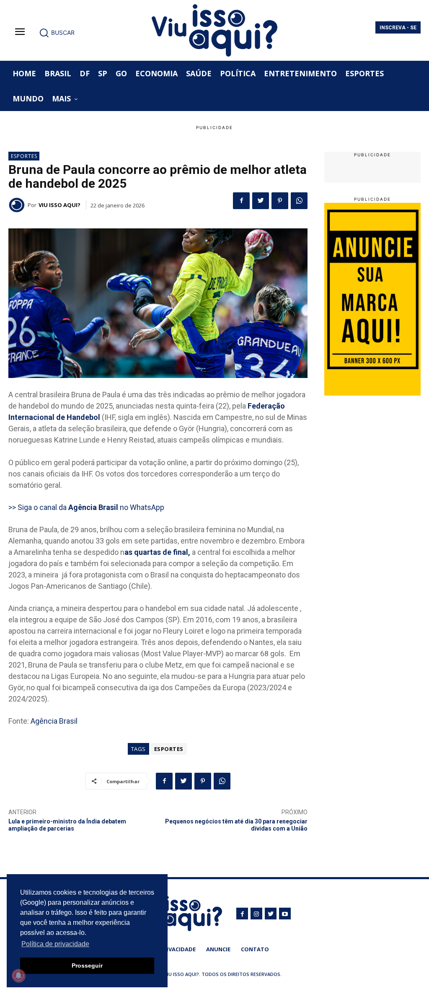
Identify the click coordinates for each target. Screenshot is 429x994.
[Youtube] (285, 913)
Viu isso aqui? (59, 205)
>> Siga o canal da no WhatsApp (86, 507)
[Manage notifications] (18, 975)
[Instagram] (256, 913)
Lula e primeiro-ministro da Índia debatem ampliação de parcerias (67, 825)
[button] (57, 33)
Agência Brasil (54, 721)
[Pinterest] (279, 200)
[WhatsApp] (299, 200)
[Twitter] (260, 200)
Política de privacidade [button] (55, 943)
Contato (255, 949)
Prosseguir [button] (87, 965)
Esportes (24, 156)
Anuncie (218, 949)
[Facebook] (241, 200)
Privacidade (178, 949)
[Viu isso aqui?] (18, 205)
